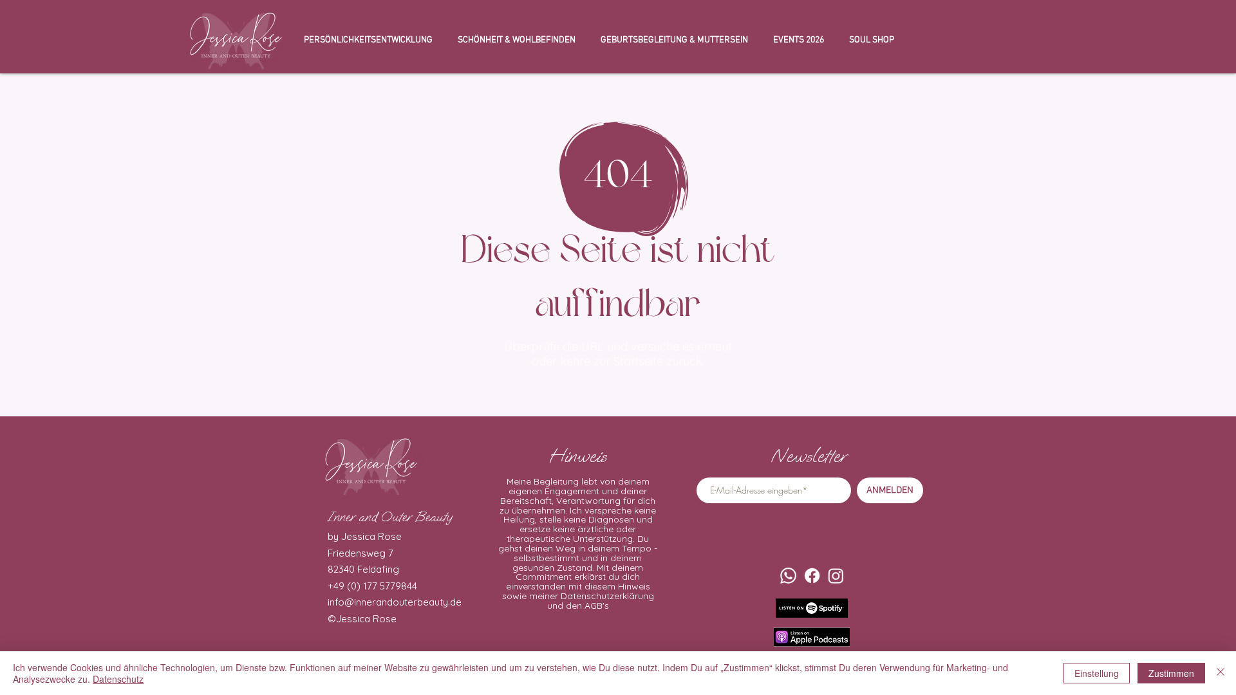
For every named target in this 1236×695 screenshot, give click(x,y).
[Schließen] (1220, 673)
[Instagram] (836, 576)
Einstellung (1096, 673)
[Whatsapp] (788, 576)
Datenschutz (118, 678)
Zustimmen (1171, 673)
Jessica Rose (366, 619)
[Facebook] (812, 576)
